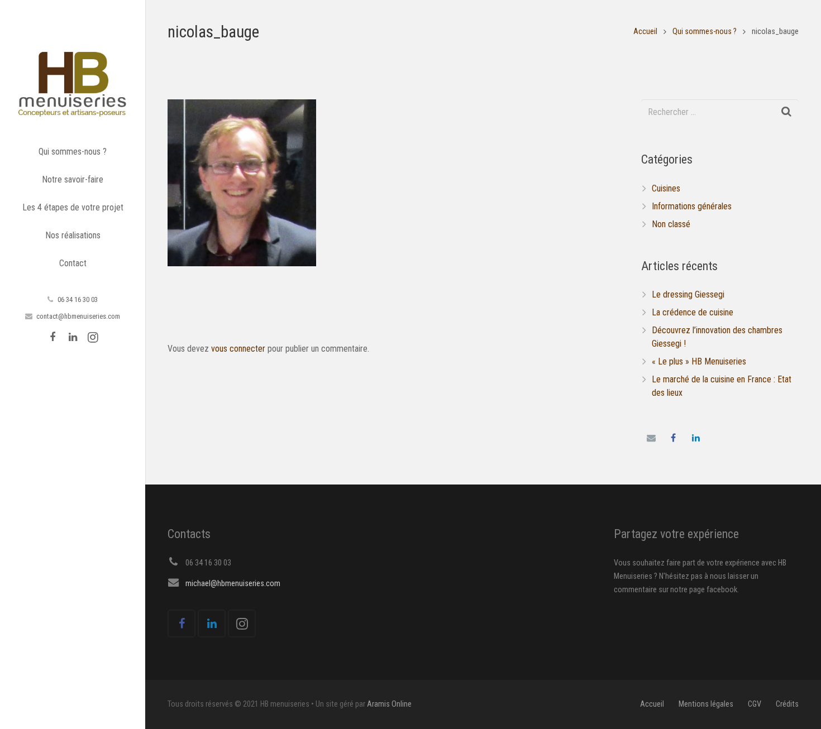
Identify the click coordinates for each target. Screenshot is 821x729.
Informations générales (692, 206)
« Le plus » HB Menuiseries (699, 361)
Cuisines (666, 188)
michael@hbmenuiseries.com (232, 583)
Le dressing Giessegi (688, 294)
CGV (754, 704)
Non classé (671, 224)
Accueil (645, 31)
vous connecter (238, 348)
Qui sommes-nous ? (704, 31)
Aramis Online (389, 704)
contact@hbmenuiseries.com (78, 316)
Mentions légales (706, 704)
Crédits (787, 704)
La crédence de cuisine (692, 312)
